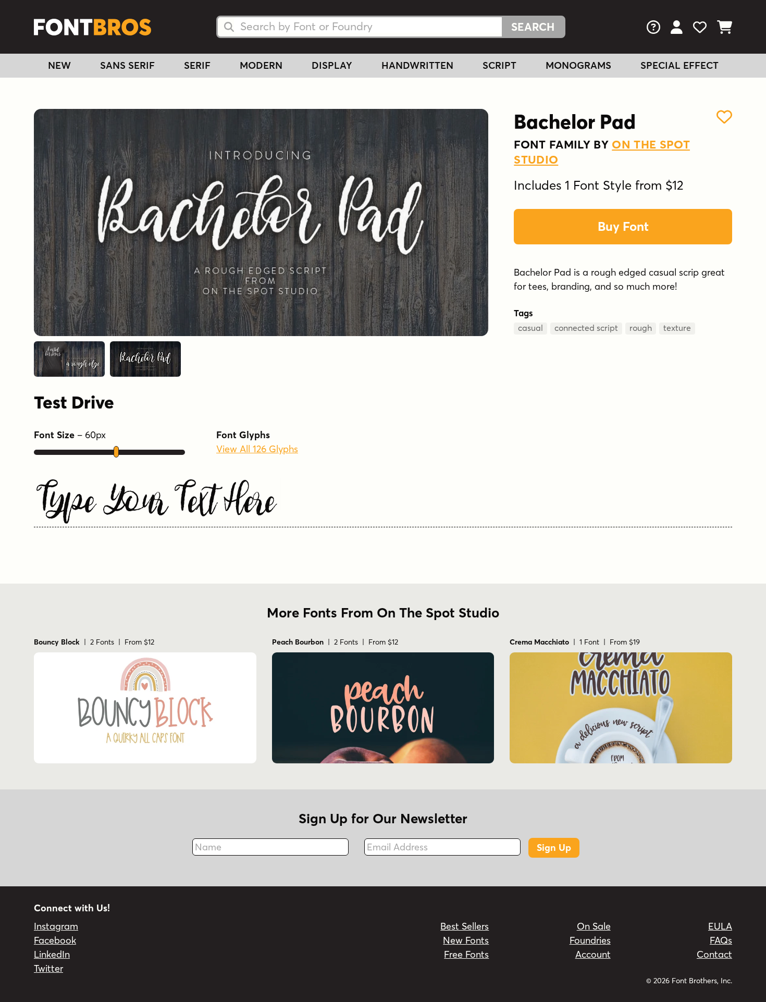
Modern (261, 65)
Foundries (590, 940)
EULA (720, 926)
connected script (586, 328)
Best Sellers (464, 926)
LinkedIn (52, 954)
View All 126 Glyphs (257, 449)
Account (593, 954)
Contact (714, 954)
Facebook (55, 940)
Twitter (48, 968)
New (59, 65)
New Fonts (466, 940)
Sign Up (554, 847)
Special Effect (679, 65)
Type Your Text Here (155, 503)
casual (530, 328)
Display (332, 65)
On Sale (594, 926)
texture (677, 328)
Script (499, 65)
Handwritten (417, 65)
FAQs (721, 940)
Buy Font (623, 226)
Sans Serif (127, 65)
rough (640, 328)
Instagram (56, 926)
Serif (197, 65)
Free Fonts (466, 954)
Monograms (578, 65)
